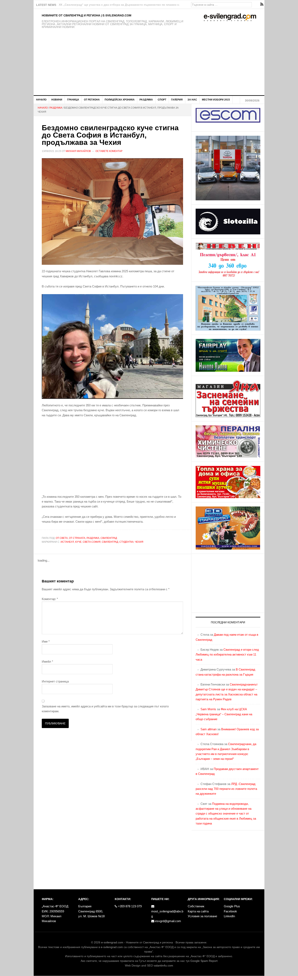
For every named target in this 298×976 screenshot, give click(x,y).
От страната (77, 538)
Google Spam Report (204, 960)
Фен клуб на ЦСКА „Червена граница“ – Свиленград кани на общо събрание (224, 714)
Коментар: (50, 599)
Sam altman (208, 729)
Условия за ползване (202, 916)
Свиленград (109, 538)
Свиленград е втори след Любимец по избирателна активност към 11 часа (227, 654)
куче (78, 541)
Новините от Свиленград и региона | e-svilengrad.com (86, 15)
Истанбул (67, 541)
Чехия (139, 541)
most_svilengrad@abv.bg (167, 914)
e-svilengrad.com (112, 942)
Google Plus (232, 906)
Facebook (230, 911)
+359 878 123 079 (129, 906)
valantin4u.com (163, 965)
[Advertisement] (149, 64)
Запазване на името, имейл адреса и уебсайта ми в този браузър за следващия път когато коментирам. (105, 709)
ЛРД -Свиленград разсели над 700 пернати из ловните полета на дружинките (226, 789)
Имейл (47, 661)
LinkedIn (229, 916)
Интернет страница (55, 681)
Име (46, 641)
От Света (62, 538)
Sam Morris (208, 709)
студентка (126, 541)
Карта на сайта (198, 911)
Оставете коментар (108, 151)
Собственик (196, 906)
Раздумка (93, 538)
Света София (92, 541)
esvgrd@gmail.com (167, 921)
